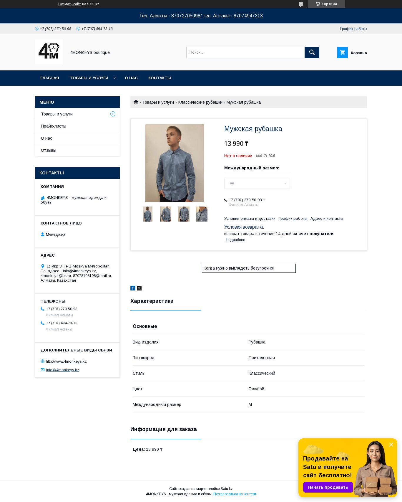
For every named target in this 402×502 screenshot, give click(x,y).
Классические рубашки (200, 102)
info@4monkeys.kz (62, 369)
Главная (49, 78)
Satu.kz (227, 489)
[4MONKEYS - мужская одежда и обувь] (49, 62)
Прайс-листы (53, 126)
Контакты (159, 78)
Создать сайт (69, 4)
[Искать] (312, 52)
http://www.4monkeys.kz (66, 361)
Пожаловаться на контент (234, 494)
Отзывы (48, 150)
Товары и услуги (89, 78)
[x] (139, 289)
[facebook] (132, 289)
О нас (131, 78)
